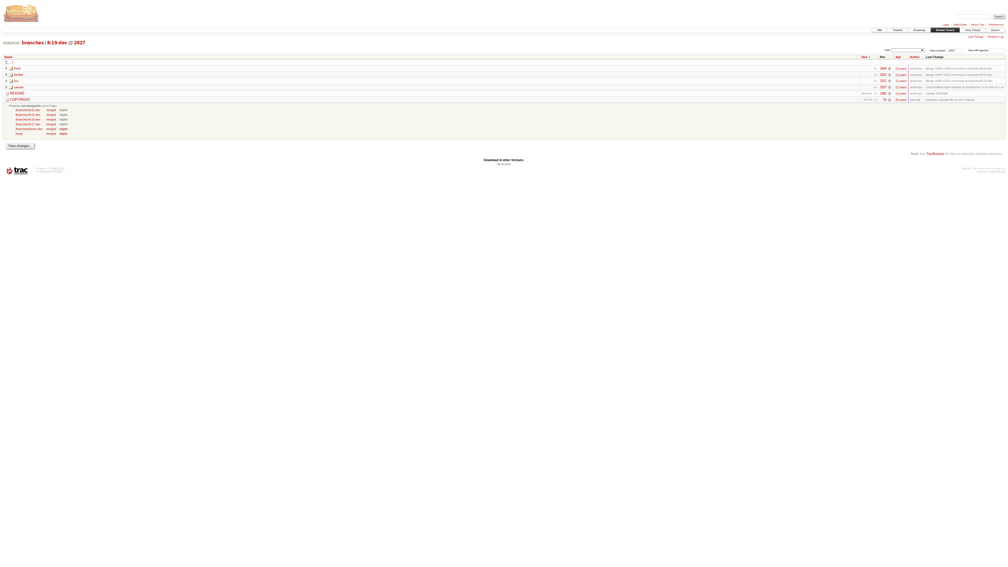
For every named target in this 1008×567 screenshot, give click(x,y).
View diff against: (979, 50)
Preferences (996, 24)
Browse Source (945, 30)
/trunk (19, 133)
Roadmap (919, 30)
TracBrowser (935, 153)
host (17, 68)
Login (945, 24)
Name (8, 57)
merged (51, 110)
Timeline (898, 30)
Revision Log (996, 36)
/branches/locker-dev (29, 128)
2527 (883, 87)
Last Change (976, 36)
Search (995, 30)
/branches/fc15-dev (27, 119)
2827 (79, 42)
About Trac (978, 24)
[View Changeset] (889, 68)
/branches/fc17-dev (27, 124)
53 (884, 100)
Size (864, 57)
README (17, 93)
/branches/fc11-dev (27, 110)
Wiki (879, 30)
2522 (883, 75)
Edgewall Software (51, 171)
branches (33, 42)
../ (11, 62)
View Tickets (972, 30)
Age (898, 57)
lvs (16, 81)
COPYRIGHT (20, 100)
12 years (901, 74)
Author (915, 57)
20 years (901, 99)
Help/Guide (960, 24)
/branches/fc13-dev (27, 114)
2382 (883, 93)
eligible (63, 128)
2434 (883, 68)
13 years (901, 68)
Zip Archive (504, 164)
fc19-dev (57, 42)
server (19, 87)
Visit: (887, 50)
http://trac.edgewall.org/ (991, 171)
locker (18, 75)
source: (12, 42)
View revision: (938, 50)
